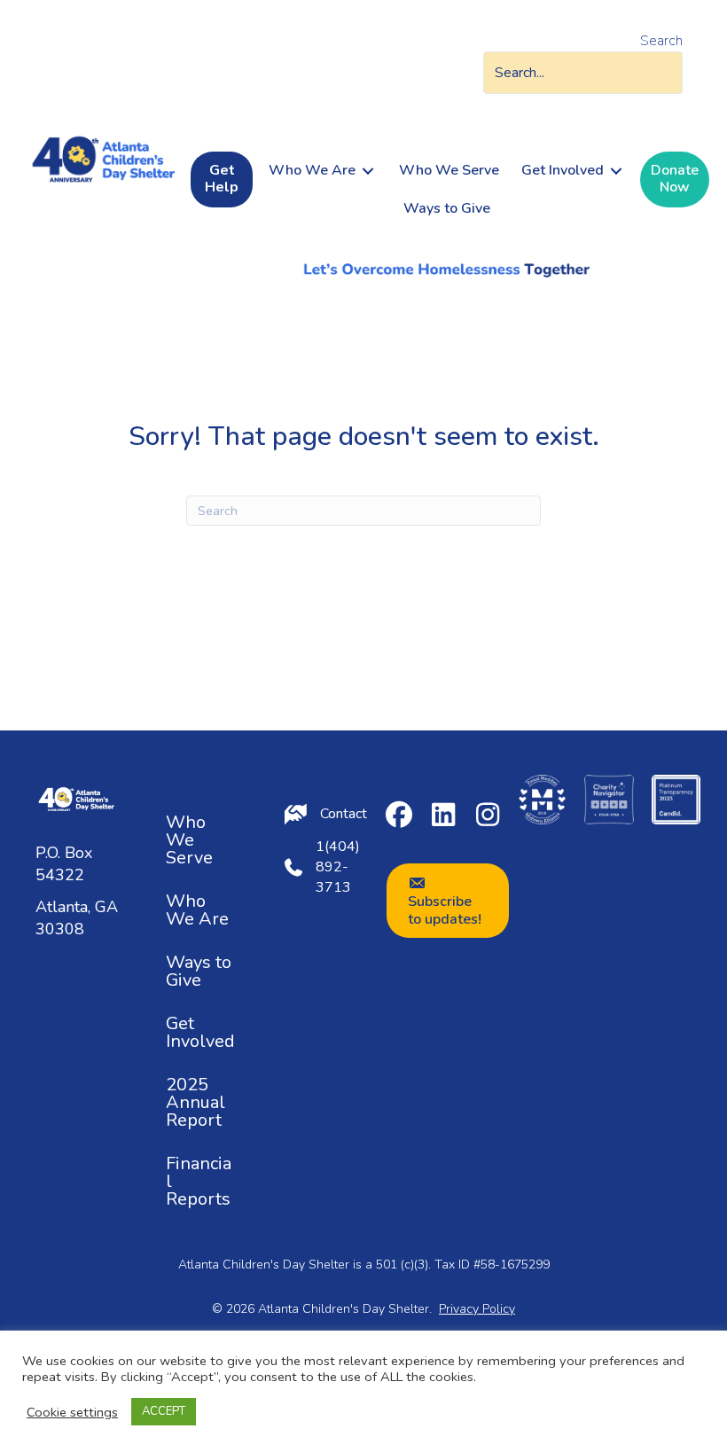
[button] (399, 814)
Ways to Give (198, 971)
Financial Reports (198, 1181)
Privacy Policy (477, 1308)
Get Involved (200, 1032)
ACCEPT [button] (163, 1411)
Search (661, 41)
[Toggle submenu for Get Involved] (616, 170)
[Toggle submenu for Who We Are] (368, 170)
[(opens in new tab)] (542, 798)
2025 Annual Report (195, 1102)
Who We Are (197, 910)
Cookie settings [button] (72, 1412)
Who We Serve (189, 840)
